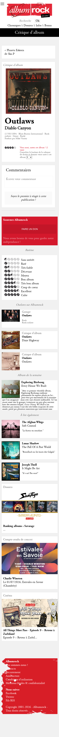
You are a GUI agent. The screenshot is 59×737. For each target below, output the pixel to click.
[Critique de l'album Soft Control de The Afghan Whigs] (11, 437)
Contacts (11, 669)
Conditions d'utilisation (19, 679)
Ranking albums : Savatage (18, 526)
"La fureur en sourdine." (33, 430)
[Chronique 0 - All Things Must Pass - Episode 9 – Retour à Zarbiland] (30, 616)
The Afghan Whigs (33, 422)
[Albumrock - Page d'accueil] (29, 17)
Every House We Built (33, 386)
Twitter (10, 697)
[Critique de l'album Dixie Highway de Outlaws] (11, 348)
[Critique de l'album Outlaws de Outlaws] (11, 369)
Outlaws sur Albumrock (29, 305)
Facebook (11, 693)
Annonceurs (12, 676)
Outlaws (19, 121)
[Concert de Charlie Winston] (30, 573)
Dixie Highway (30, 340)
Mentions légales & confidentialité (25, 683)
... (4, 530)
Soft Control (29, 426)
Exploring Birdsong (32, 382)
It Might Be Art (31, 468)
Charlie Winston (12, 578)
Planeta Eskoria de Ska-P (14, 52)
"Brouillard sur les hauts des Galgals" (38, 451)
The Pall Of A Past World (36, 447)
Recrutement (13, 672)
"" (29, 401)
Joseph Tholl (29, 464)
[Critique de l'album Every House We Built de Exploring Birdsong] (11, 397)
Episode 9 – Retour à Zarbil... (20, 637)
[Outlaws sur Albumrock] (11, 321)
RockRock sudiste (27, 321)
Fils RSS (10, 700)
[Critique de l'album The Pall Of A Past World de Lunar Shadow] (11, 458)
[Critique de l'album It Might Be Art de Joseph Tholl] (11, 480)
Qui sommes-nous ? (17, 665)
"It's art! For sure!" (30, 473)
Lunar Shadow (30, 443)
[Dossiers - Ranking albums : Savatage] (30, 521)
